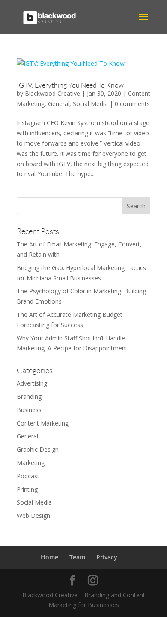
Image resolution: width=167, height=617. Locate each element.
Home (49, 557)
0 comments (132, 104)
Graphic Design (38, 449)
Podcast (28, 476)
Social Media (90, 104)
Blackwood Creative (52, 93)
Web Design (33, 515)
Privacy (106, 557)
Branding (29, 396)
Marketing (31, 463)
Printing (27, 489)
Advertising (32, 383)
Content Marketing (43, 423)
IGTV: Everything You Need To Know (70, 85)
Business (29, 410)
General (58, 104)
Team (77, 557)
